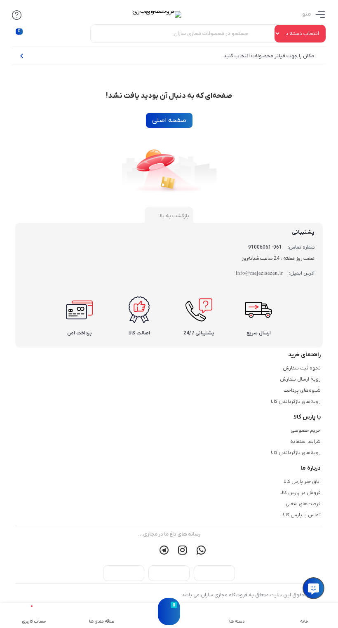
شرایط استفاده (305, 441)
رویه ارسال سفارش (300, 379)
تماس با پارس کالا (302, 515)
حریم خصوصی (306, 430)
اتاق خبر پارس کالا (302, 481)
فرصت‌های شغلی (303, 504)
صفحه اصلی (169, 120)
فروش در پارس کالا (300, 492)
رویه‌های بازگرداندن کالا (296, 401)
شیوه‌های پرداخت (302, 390)
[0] (169, 620)
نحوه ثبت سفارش (302, 368)
